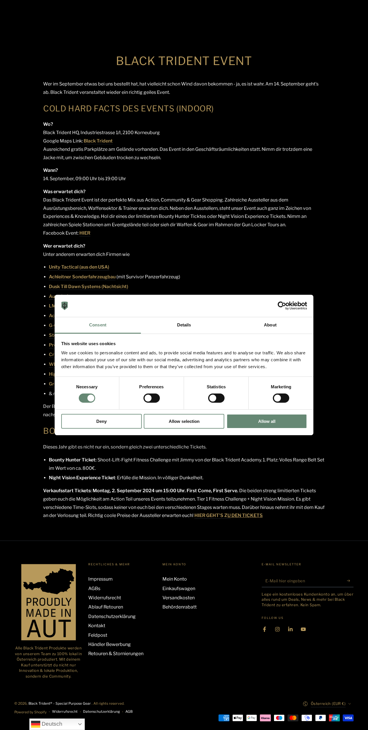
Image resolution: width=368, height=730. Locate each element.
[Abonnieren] (350, 580)
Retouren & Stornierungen (115, 653)
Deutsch (51, 724)
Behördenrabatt (179, 607)
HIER (84, 233)
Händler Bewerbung (109, 644)
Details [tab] (184, 324)
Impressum (100, 579)
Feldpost (97, 635)
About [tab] (270, 324)
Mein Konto (174, 579)
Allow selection (184, 421)
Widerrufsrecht (104, 597)
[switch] (151, 398)
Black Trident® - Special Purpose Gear (60, 703)
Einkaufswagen (178, 588)
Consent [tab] (97, 324)
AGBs (94, 588)
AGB (129, 711)
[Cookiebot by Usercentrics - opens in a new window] (282, 305)
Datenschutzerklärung (112, 616)
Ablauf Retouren (105, 607)
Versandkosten (178, 597)
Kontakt (96, 625)
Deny (101, 421)
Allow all (266, 421)
